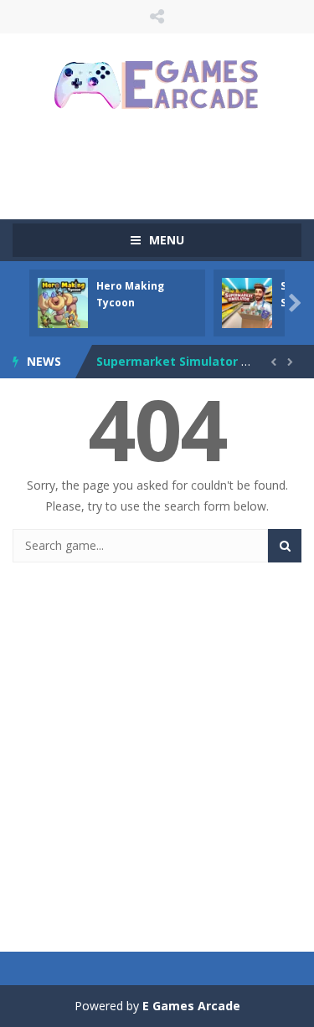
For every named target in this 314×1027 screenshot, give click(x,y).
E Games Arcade (191, 1006)
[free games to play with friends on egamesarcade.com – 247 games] (157, 87)
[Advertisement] (163, 163)
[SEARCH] (284, 545)
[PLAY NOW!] (63, 302)
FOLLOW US (157, 16)
